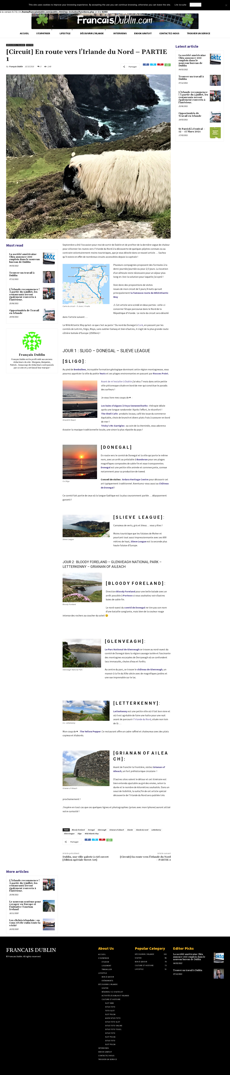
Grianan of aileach (116, 830)
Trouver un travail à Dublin (21, 274)
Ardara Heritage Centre (135, 479)
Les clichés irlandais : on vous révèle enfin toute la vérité (24, 923)
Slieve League (138, 541)
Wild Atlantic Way (92, 833)
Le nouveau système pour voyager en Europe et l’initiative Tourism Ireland (25, 905)
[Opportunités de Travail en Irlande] (49, 315)
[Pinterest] (160, 66)
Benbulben (80, 369)
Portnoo (128, 595)
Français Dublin (16, 66)
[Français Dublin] (32, 341)
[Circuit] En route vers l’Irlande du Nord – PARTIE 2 (145, 858)
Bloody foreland (78, 830)
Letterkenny (120, 711)
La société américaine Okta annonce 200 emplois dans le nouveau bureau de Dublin (24, 258)
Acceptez (195, 4)
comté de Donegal (134, 607)
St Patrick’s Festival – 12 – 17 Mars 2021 (192, 130)
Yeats (103, 373)
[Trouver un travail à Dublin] (49, 277)
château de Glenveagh (150, 669)
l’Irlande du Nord (142, 719)
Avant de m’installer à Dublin (116, 381)
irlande (130, 830)
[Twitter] (153, 66)
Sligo (79, 833)
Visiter (30, 45)
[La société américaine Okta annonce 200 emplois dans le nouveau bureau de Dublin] (49, 258)
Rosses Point (160, 373)
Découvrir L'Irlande (16, 45)
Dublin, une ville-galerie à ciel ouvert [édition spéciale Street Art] (86, 858)
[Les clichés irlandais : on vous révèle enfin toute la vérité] (49, 924)
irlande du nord (142, 830)
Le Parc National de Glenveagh (122, 649)
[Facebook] (146, 66)
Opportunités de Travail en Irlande (24, 312)
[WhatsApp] (167, 66)
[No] (226, 5)
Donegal (105, 467)
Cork (140, 325)
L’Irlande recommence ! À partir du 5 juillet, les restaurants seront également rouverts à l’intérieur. (24, 294)
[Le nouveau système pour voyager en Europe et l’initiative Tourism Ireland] (49, 906)
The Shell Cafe (109, 413)
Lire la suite (180, 4)
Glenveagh (102, 830)
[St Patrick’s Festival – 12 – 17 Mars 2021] (215, 132)
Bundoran (142, 459)
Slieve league (69, 833)
